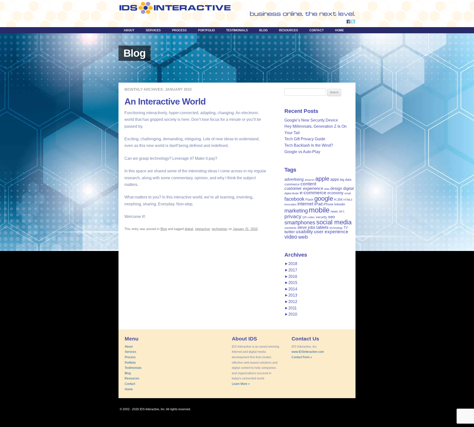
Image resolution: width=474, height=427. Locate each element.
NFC (342, 211)
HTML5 (347, 199)
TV (346, 228)
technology (219, 229)
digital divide (291, 193)
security (321, 217)
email (347, 193)
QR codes (308, 217)
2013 (290, 295)
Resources (288, 30)
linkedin (339, 204)
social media (334, 222)
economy (335, 193)
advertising (294, 179)
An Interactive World (165, 101)
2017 (290, 270)
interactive (202, 229)
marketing (296, 211)
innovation (290, 204)
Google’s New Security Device (311, 120)
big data (345, 179)
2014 (290, 289)
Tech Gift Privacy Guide (304, 139)
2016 (290, 276)
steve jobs (306, 227)
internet (305, 203)
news (334, 211)
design (336, 188)
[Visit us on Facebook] (348, 22)
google (323, 198)
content (308, 183)
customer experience (303, 188)
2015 (290, 283)
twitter (289, 232)
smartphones (299, 222)
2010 (290, 314)
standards (290, 227)
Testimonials (237, 30)
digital (189, 229)
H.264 (338, 199)
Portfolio (206, 30)
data (326, 188)
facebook (294, 199)
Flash (309, 199)
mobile (319, 210)
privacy (292, 216)
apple (322, 178)
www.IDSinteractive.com (308, 352)
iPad (318, 203)
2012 (290, 302)
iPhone (328, 204)
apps (334, 179)
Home (339, 30)
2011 (290, 308)
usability (304, 231)
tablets (322, 227)
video (290, 237)
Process (179, 30)
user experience (331, 231)
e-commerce (313, 192)
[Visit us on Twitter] (353, 22)
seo (331, 216)
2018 (290, 264)
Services (153, 30)
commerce (291, 184)
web (303, 237)
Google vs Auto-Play (302, 152)
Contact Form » (302, 357)
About (129, 30)
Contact (316, 30)
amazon (309, 179)
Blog (263, 30)
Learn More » (241, 384)
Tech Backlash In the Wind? (308, 145)
